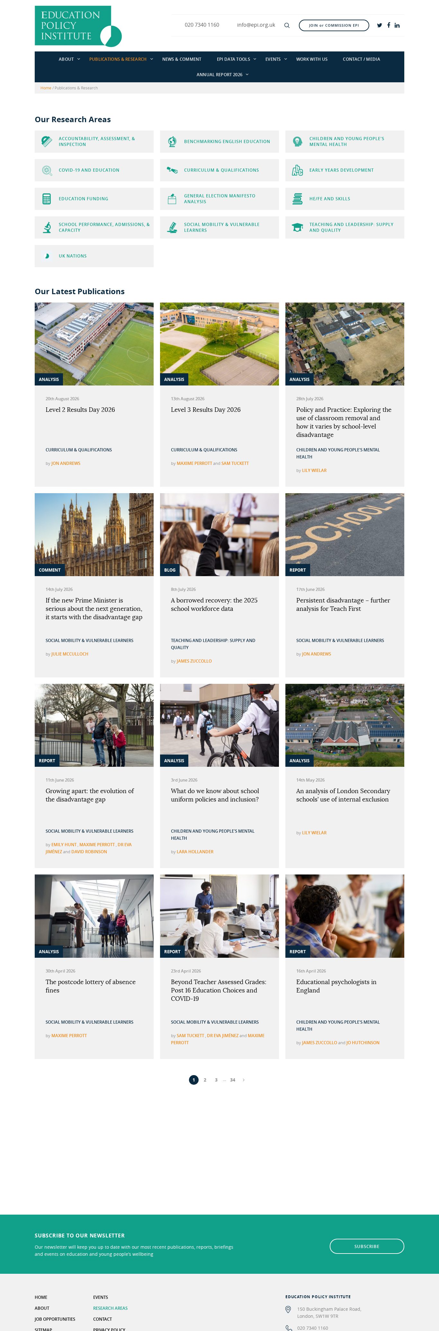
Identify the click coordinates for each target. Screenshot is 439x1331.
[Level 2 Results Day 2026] (94, 344)
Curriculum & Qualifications (79, 450)
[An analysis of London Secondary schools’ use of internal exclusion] (344, 725)
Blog (169, 570)
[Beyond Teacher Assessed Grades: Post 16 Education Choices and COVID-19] (219, 915)
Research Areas (110, 1308)
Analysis (49, 379)
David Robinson (89, 852)
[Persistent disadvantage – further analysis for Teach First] (344, 534)
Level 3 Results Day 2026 (206, 410)
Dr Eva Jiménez (222, 1035)
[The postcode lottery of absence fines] (94, 915)
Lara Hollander (195, 852)
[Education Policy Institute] (78, 26)
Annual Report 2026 (219, 74)
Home (45, 87)
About (66, 59)
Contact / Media (361, 59)
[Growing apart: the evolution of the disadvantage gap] (94, 725)
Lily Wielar (314, 470)
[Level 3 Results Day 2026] (219, 344)
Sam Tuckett (235, 463)
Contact (102, 1319)
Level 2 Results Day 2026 (80, 410)
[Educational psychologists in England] (344, 915)
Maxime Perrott (194, 463)
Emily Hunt (63, 844)
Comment (50, 570)
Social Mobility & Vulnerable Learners (89, 640)
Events (273, 59)
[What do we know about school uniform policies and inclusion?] (219, 725)
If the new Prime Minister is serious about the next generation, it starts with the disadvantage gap (94, 609)
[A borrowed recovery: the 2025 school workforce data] (219, 534)
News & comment (182, 59)
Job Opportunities (55, 1319)
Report (298, 570)
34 (232, 1080)
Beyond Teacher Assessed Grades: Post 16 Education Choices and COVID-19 (218, 990)
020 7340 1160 (312, 1328)
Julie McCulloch (69, 654)
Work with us (312, 59)
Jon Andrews (65, 463)
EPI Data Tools (233, 59)
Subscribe (367, 1246)
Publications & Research (118, 59)
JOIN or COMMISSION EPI (334, 25)
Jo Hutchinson (363, 1043)
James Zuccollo (194, 661)
